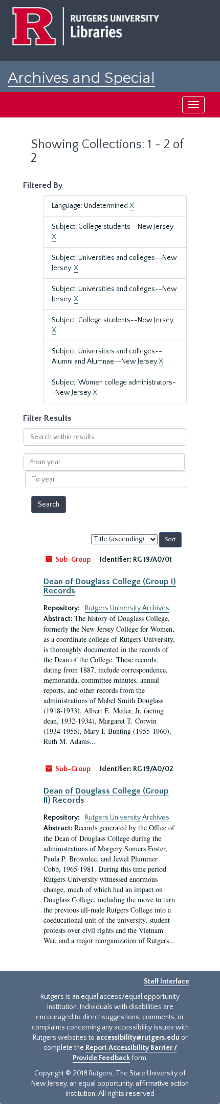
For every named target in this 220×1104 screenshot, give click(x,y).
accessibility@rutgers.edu (138, 1038)
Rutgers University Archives (127, 608)
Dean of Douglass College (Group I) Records (109, 586)
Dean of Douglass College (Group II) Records (106, 795)
